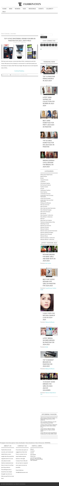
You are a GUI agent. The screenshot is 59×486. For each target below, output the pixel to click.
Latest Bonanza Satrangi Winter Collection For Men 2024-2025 (48, 433)
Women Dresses (44, 227)
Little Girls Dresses (45, 198)
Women (17, 9)
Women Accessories (45, 225)
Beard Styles (43, 176)
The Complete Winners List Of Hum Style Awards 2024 (48, 422)
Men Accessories (5, 74)
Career (32, 452)
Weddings (32, 9)
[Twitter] (41, 45)
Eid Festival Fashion (45, 185)
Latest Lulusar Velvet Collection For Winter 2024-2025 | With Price (48, 426)
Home (4, 9)
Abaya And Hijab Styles (46, 174)
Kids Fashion (43, 192)
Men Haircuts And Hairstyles (47, 208)
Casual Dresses (44, 179)
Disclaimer (33, 454)
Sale (4, 11)
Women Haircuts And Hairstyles (48, 230)
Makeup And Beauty (45, 203)
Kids (24, 9)
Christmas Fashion (45, 183)
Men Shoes (43, 213)
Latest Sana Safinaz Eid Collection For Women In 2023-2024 (49, 101)
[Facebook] (44, 45)
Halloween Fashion (45, 190)
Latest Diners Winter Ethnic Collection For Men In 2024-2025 (47, 430)
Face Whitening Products (15, 74)
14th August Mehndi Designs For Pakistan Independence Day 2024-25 (49, 419)
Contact (32, 451)
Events (41, 9)
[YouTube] (50, 45)
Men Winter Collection (46, 216)
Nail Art (42, 218)
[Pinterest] (47, 45)
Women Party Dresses (46, 234)
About (32, 449)
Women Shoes (44, 236)
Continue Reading (19, 71)
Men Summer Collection (46, 215)
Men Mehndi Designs (45, 210)
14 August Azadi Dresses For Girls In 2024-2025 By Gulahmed (49, 386)
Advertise (32, 456)
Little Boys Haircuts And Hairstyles (46, 196)
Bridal (42, 178)
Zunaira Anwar (23, 42)
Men (10, 9)
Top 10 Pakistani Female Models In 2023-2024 (49, 79)
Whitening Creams (24, 74)
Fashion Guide (44, 186)
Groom (42, 188)
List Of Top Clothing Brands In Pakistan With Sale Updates (36, 459)
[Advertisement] (29, 22)
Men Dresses (43, 206)
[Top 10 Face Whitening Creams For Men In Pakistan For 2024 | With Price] (19, 51)
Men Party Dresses (45, 211)
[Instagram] (56, 45)
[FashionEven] (29, 4)
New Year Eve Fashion (46, 220)
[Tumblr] (53, 45)
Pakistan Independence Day (47, 222)
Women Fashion (44, 229)
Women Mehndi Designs (46, 232)
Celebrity (49, 9)
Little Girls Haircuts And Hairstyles (46, 200)
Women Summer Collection (47, 237)
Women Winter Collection (47, 239)
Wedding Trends (44, 223)
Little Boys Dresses (45, 193)
